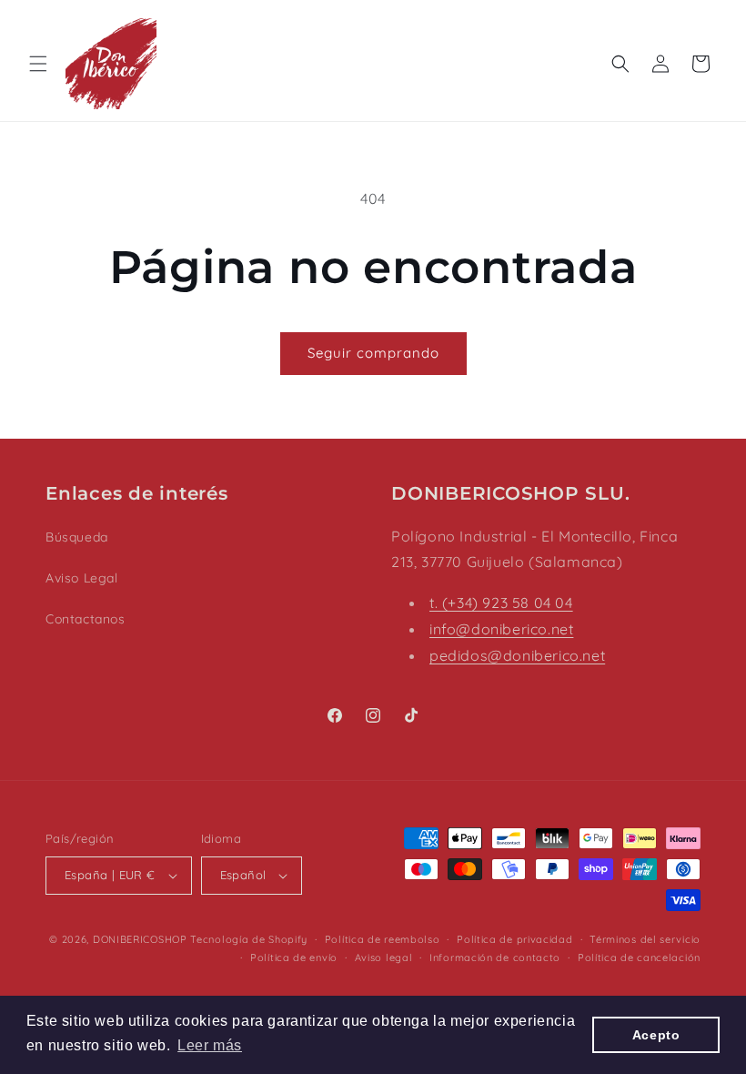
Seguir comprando (373, 352)
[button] (38, 64)
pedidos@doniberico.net (517, 655)
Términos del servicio (645, 939)
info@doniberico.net (501, 629)
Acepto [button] (656, 1035)
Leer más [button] (209, 1045)
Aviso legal (384, 957)
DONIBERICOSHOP (140, 939)
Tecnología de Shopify (248, 939)
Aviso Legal (81, 578)
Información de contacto (494, 957)
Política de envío (294, 957)
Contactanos (85, 619)
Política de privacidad (514, 939)
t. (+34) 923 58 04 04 (501, 602)
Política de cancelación (639, 957)
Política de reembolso (382, 939)
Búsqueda (76, 537)
